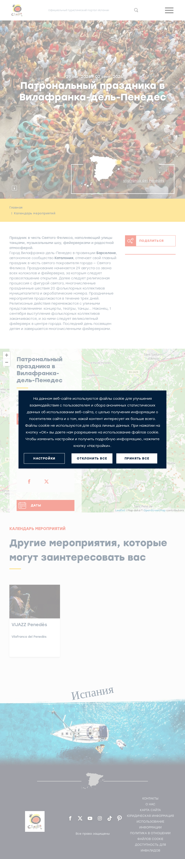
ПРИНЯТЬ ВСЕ (137, 458)
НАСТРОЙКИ (44, 458)
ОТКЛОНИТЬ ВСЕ (92, 458)
